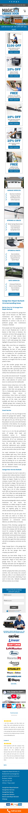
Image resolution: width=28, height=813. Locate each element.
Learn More (14, 204)
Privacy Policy (17, 611)
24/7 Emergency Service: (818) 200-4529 (14, 5)
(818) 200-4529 (8, 781)
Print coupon (14, 52)
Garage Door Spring (7, 792)
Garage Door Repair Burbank (10, 787)
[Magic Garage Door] (10, 11)
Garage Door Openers (8, 794)
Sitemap (4, 799)
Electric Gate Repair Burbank (10, 796)
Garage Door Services (8, 790)
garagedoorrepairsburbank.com (10, 776)
